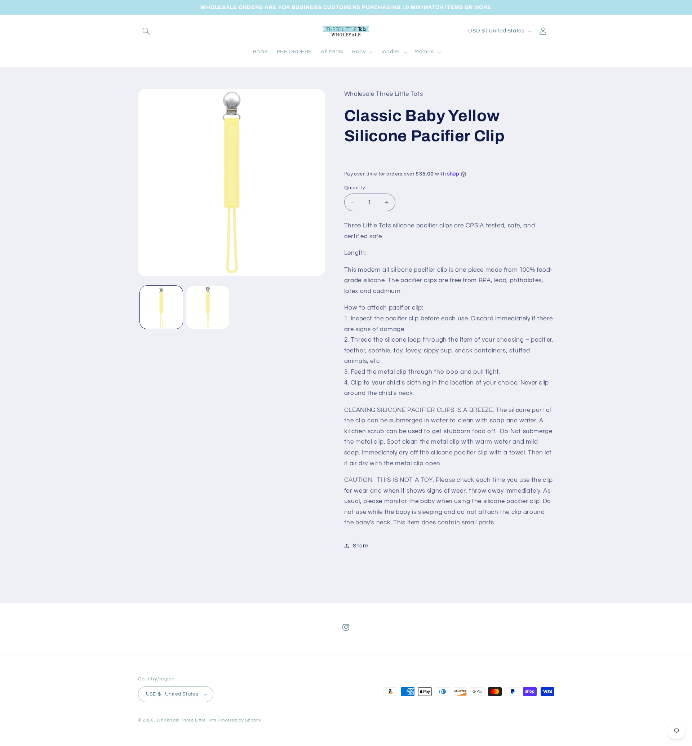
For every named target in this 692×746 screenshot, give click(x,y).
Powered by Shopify (239, 720)
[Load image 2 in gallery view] (207, 307)
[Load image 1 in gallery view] (161, 307)
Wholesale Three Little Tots (186, 720)
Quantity (354, 187)
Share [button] (360, 546)
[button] (146, 31)
